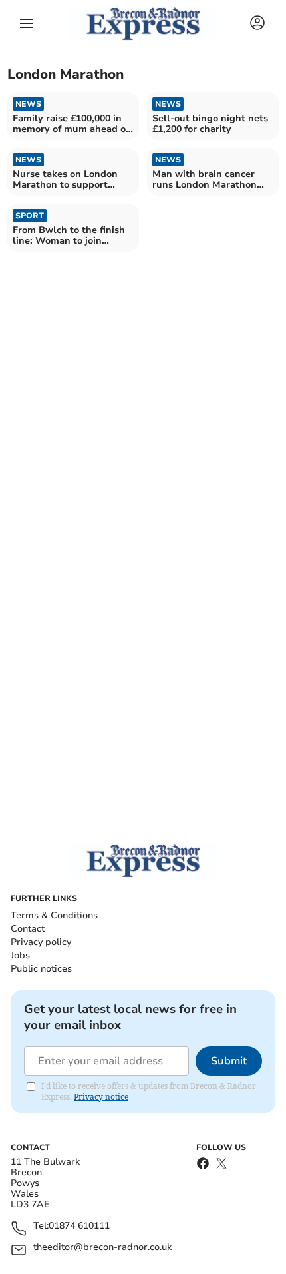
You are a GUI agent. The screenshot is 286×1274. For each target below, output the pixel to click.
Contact (28, 928)
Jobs (20, 955)
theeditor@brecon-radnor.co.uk (102, 1247)
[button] (27, 23)
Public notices (41, 968)
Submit (229, 1061)
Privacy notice (101, 1097)
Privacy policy (41, 942)
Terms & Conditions (54, 915)
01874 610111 (79, 1226)
